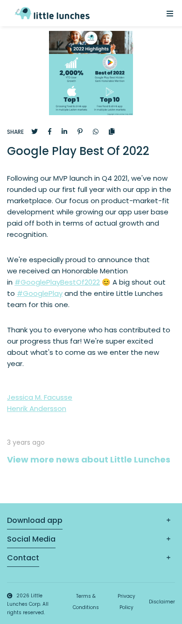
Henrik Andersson (36, 408)
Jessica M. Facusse (39, 397)
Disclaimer (162, 601)
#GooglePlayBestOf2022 (57, 282)
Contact (23, 557)
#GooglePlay (40, 293)
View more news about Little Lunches (88, 459)
